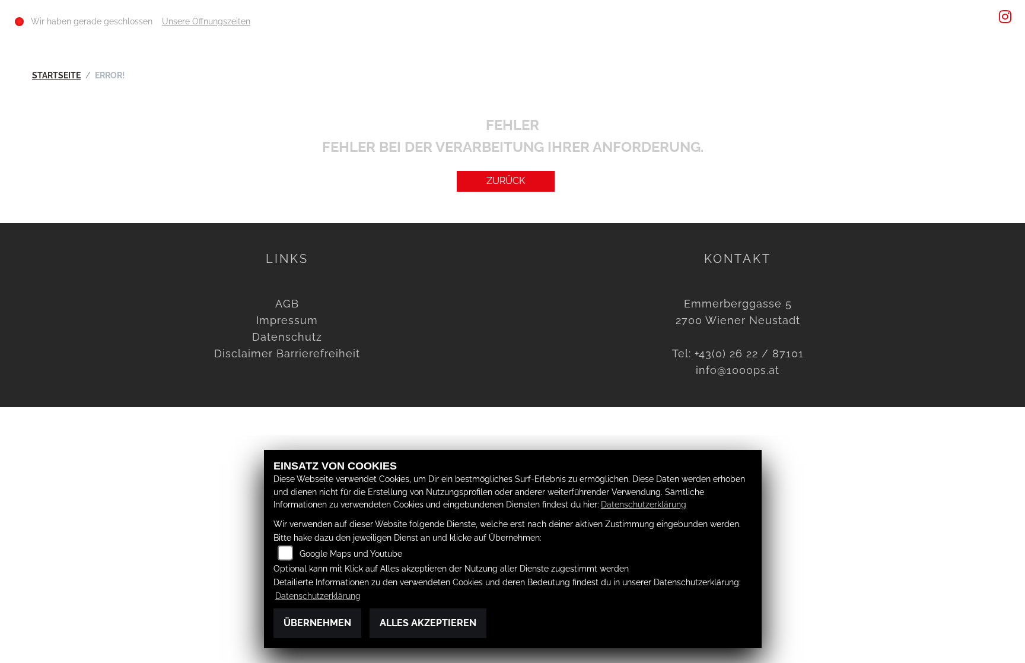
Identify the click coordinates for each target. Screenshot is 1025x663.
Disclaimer (243, 353)
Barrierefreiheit (318, 353)
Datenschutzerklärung (643, 504)
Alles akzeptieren (428, 623)
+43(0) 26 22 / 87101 (749, 353)
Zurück (505, 180)
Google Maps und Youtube (351, 553)
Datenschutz (287, 337)
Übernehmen (317, 623)
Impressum (287, 320)
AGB (287, 303)
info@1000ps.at (737, 370)
